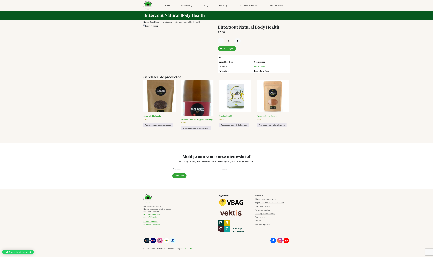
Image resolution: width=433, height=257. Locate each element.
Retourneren (260, 217)
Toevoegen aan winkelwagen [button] (158, 125)
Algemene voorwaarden (265, 199)
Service (258, 221)
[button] (18, 252)
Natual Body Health (151, 22)
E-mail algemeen (150, 221)
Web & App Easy (187, 248)
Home (167, 5)
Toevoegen (228, 48)
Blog (206, 5)
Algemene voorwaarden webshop (269, 203)
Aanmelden (179, 175)
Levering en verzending (265, 213)
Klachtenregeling (262, 224)
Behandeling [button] (186, 5)
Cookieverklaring (262, 206)
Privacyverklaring (262, 210)
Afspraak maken (277, 5)
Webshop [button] (223, 5)
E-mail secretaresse (151, 224)
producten (167, 22)
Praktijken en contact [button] (249, 5)
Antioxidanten (260, 66)
